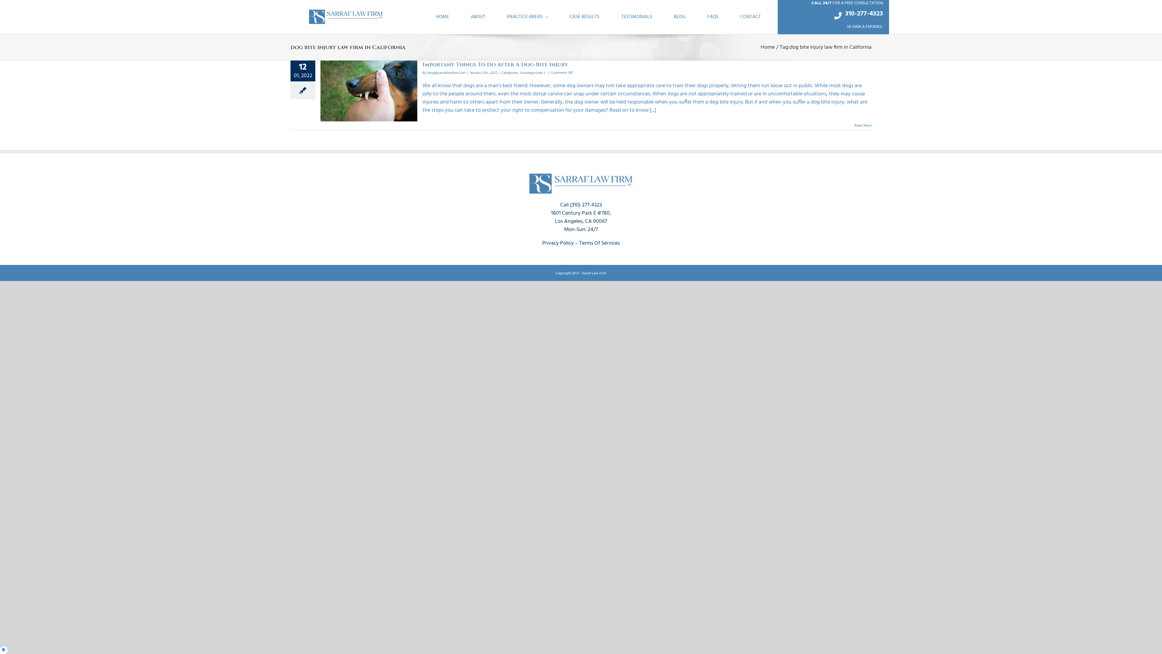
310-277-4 (859, 13)
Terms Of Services (599, 243)
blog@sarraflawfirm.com (446, 73)
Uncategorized (531, 73)
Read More (863, 126)
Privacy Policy (558, 243)
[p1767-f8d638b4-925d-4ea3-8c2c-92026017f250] (346, 11)
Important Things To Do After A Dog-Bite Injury (495, 64)
